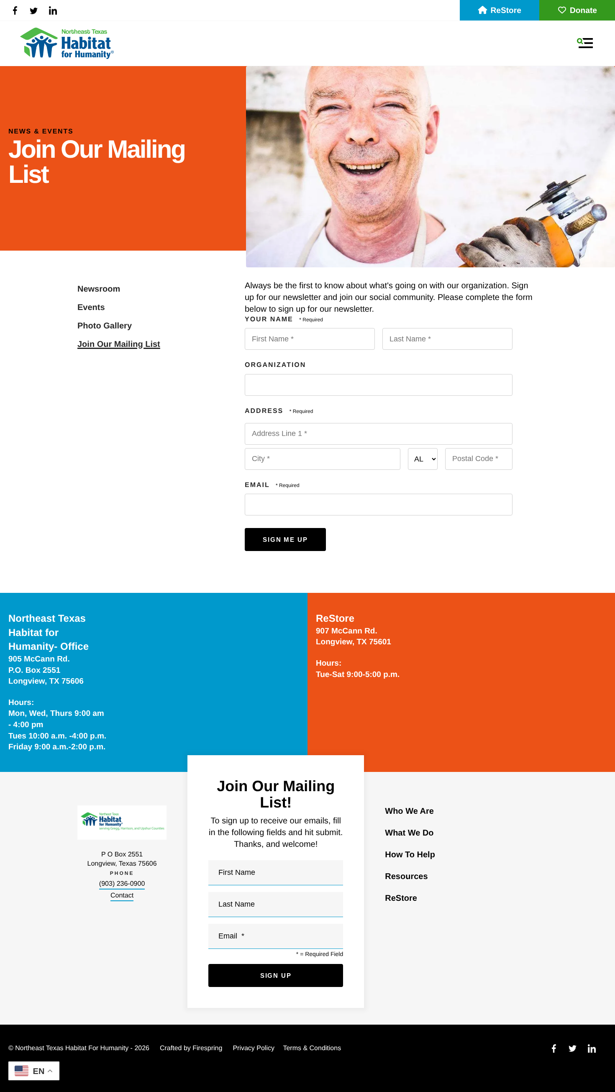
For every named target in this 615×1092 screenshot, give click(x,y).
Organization (275, 365)
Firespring (207, 1048)
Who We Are (409, 811)
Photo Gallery (104, 326)
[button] (585, 43)
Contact (121, 895)
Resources (406, 876)
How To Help (410, 854)
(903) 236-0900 (122, 883)
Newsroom (98, 289)
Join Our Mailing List (118, 344)
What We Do (409, 833)
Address (265, 411)
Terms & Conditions (312, 1048)
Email (258, 485)
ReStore (505, 10)
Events (91, 307)
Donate (583, 10)
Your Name (270, 319)
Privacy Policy (253, 1048)
